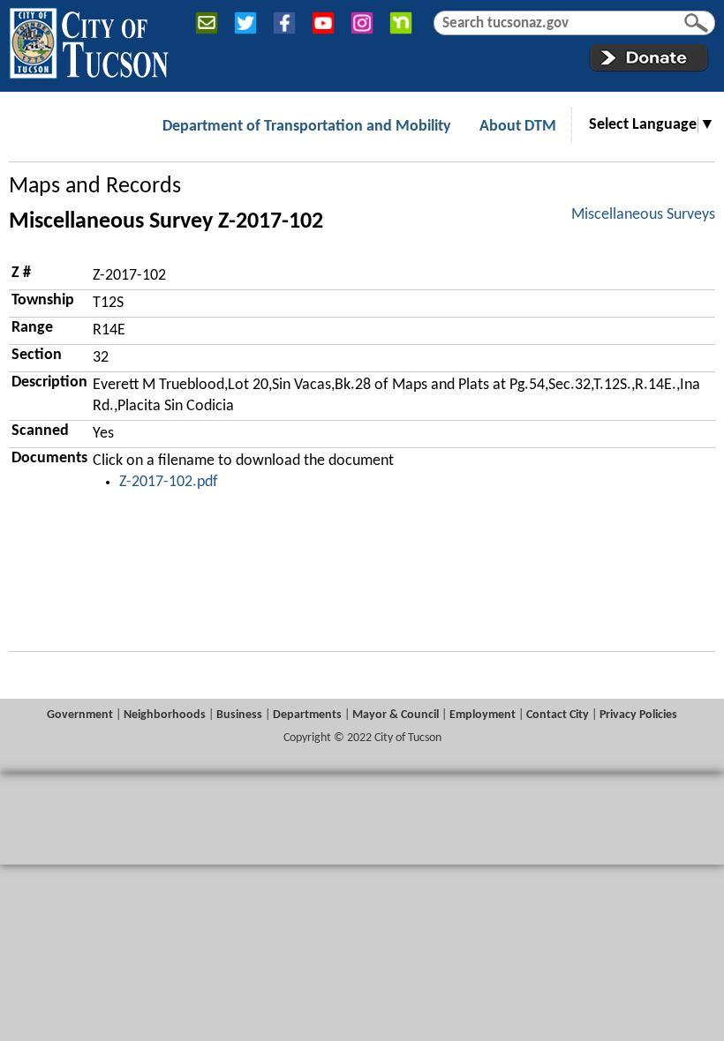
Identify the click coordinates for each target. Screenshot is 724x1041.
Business (239, 715)
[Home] (89, 39)
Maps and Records (95, 186)
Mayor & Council (395, 715)
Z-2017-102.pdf (168, 482)
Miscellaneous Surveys (643, 214)
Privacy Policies (638, 715)
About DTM (517, 126)
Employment (482, 715)
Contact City (557, 715)
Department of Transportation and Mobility (306, 126)
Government (80, 715)
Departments (307, 715)
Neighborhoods (165, 715)
